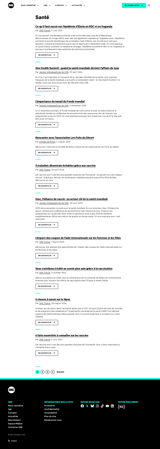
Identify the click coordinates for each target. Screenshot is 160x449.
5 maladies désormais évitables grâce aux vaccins (65, 165)
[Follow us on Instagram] (97, 406)
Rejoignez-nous (132, 5)
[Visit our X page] (87, 406)
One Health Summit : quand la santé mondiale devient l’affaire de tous (77, 68)
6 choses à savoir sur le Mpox (53, 299)
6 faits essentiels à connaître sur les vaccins (61, 335)
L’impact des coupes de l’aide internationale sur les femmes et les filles (78, 238)
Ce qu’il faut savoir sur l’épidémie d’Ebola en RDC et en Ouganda (73, 26)
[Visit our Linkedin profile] (112, 406)
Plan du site (50, 416)
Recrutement (14, 420)
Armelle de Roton (47, 142)
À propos (59, 5)
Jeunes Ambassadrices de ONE (54, 72)
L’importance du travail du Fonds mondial (60, 101)
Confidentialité (51, 409)
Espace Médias (15, 424)
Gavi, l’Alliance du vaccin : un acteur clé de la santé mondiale (71, 199)
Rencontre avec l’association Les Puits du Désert (64, 137)
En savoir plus (44, 55)
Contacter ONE (15, 427)
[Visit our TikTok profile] (102, 406)
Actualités (77, 5)
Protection (49, 406)
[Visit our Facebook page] (82, 406)
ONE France (44, 30)
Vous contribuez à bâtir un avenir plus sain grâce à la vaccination (73, 268)
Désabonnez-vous (53, 420)
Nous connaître (28, 5)
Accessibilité (50, 413)
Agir (45, 5)
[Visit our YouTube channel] (107, 406)
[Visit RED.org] (121, 407)
